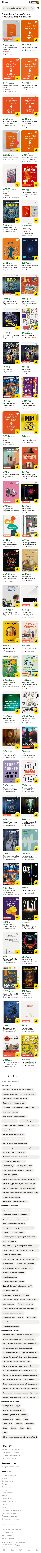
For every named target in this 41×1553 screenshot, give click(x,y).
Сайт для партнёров (9, 1458)
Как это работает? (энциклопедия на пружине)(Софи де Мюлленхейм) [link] (28, 404)
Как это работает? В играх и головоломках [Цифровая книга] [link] (29, 1063)
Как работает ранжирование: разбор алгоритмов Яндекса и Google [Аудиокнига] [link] (29, 509)
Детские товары (7, 1522)
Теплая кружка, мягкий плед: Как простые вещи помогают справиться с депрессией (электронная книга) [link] (29, 577)
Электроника (6, 1487)
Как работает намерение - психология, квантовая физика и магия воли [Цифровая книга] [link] (30, 994)
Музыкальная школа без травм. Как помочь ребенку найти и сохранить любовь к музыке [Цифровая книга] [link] (11, 613)
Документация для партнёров (12, 1455)
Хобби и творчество (9, 1501)
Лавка (12, 1550)
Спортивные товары (9, 1513)
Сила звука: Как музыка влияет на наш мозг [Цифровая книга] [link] (10, 649)
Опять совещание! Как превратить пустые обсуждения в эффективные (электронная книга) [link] (11, 1063)
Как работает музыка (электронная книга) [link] (29, 86)
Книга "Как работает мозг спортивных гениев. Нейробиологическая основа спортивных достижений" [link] (10, 577)
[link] (17, 1089)
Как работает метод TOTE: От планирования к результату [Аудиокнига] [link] (10, 823)
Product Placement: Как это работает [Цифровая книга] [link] (11, 475)
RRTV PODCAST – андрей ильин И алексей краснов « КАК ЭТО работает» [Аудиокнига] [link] (10, 719)
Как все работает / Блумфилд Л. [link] (28, 719)
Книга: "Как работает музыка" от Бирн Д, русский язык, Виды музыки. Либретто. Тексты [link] (29, 158)
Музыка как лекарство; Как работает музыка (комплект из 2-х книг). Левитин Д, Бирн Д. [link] (28, 229)
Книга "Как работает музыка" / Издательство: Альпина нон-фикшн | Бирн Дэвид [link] (10, 48)
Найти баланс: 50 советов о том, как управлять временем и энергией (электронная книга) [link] (11, 543)
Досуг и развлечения (9, 1475)
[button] (37, 8)
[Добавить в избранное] (17, 22)
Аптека (4, 1496)
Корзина (29, 1550)
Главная (4, 1550)
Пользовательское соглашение (12, 1529)
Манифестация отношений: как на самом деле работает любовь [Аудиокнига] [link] (29, 1029)
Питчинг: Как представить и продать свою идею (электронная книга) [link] (29, 613)
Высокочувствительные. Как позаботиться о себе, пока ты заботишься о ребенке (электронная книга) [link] (30, 543)
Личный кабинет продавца (11, 1449)
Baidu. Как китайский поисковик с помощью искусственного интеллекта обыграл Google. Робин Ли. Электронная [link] (29, 193)
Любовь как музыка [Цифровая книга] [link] (29, 754)
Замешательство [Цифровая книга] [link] (9, 1029)
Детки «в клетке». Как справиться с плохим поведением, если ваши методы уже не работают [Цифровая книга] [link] (29, 649)
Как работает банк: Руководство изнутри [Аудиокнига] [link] (10, 302)
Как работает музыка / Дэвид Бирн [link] (30, 48)
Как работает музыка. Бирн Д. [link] (10, 86)
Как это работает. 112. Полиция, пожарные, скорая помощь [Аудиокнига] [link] (29, 302)
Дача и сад (5, 1504)
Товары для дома (8, 1493)
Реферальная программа (10, 1467)
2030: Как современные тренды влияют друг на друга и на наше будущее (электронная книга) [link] (29, 926)
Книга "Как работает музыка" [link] (10, 192)
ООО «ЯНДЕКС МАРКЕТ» (16, 1542)
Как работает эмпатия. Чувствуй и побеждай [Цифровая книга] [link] (30, 475)
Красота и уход (7, 1498)
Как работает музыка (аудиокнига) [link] (29, 122)
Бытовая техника (8, 1481)
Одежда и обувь (7, 1490)
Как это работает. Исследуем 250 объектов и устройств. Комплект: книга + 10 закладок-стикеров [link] (11, 683)
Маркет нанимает (8, 1535)
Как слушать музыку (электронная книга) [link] (10, 266)
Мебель (4, 1478)
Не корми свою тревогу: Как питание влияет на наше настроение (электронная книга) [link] (29, 857)
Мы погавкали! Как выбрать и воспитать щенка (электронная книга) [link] (10, 509)
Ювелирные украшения (10, 1525)
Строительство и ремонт (10, 1519)
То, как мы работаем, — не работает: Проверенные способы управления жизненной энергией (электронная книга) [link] (30, 789)
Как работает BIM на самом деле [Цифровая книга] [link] (9, 404)
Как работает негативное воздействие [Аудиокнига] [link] (27, 370)
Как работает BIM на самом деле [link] (9, 891)
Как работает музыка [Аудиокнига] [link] (10, 122)
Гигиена (4, 1484)
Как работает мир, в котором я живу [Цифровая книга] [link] (28, 891)
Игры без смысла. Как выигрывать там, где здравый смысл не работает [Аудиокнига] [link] (29, 823)
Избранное (20, 1550)
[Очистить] (32, 8)
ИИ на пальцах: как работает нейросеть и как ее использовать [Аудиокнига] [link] (29, 439)
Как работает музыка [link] (10, 158)
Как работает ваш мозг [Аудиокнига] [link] (11, 336)
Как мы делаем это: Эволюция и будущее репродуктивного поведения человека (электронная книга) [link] (29, 960)
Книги (4, 1507)
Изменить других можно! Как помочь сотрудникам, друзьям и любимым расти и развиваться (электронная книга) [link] (11, 925)
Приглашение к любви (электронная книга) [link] (11, 857)
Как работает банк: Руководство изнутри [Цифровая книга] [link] (10, 228)
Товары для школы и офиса (11, 1510)
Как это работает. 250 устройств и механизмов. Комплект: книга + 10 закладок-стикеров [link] (10, 995)
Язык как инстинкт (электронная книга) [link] (10, 789)
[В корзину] (17, 40)
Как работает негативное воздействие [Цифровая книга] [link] (9, 370)
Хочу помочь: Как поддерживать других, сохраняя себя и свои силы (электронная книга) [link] (30, 683)
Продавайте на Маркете (10, 1452)
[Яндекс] (17, 1545)
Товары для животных (9, 1516)
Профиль (37, 1550)
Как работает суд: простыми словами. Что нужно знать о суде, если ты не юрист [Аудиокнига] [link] (10, 754)
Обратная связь (7, 1532)
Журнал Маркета (8, 1538)
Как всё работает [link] (28, 336)
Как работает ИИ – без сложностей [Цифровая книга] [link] (30, 266)
